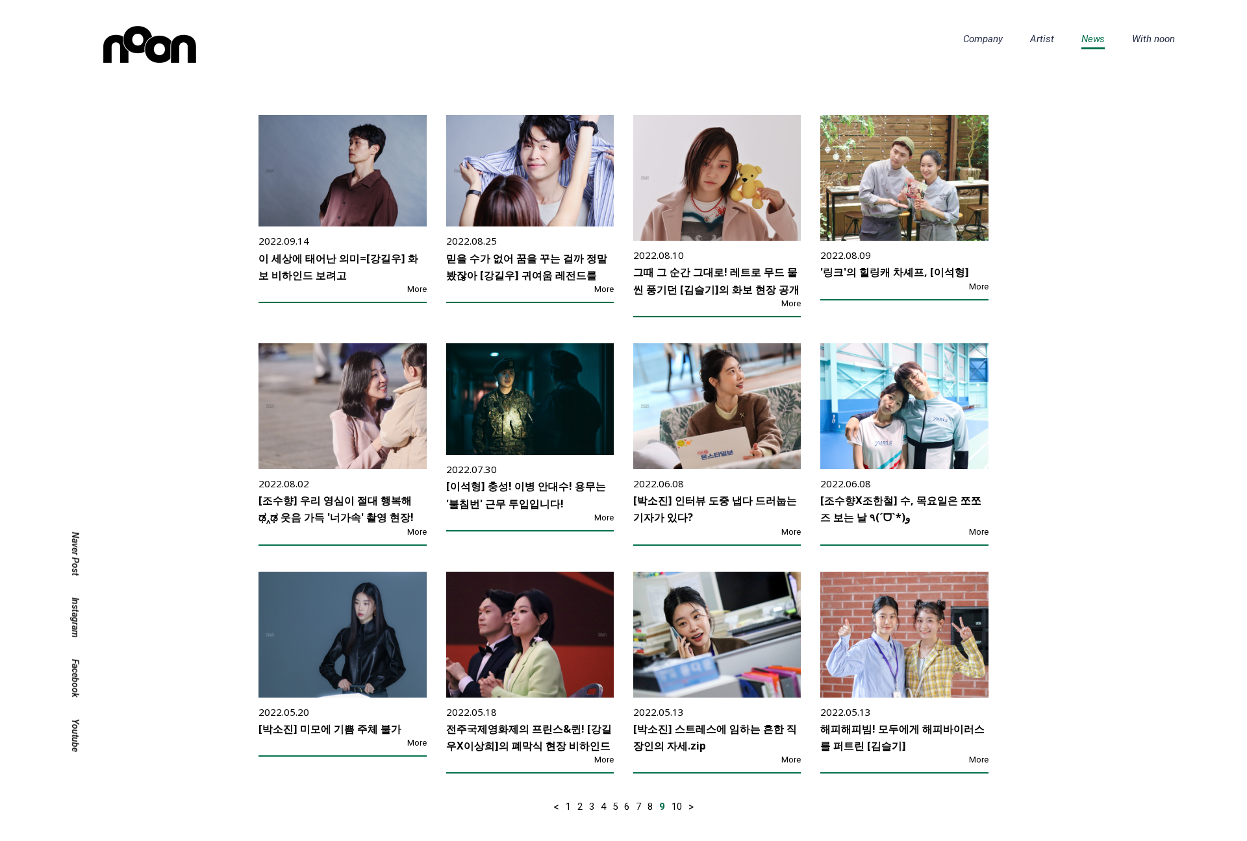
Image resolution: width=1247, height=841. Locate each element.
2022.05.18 (471, 711)
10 (677, 806)
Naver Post (75, 554)
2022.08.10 (658, 255)
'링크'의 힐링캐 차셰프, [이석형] (894, 272)
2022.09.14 (283, 240)
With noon (1153, 39)
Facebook (75, 678)
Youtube (75, 736)
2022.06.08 (658, 483)
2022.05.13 (658, 711)
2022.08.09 (845, 255)
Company (983, 39)
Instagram (75, 617)
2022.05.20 (283, 711)
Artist (1042, 39)
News (1093, 39)
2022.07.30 (471, 469)
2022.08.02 (283, 483)
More (416, 289)
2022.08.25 (471, 240)
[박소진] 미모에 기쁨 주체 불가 (329, 729)
